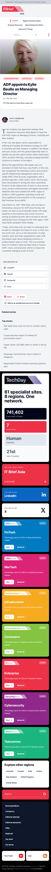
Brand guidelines (12, 806)
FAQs (7, 828)
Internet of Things (25, 29)
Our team (9, 839)
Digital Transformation (32, 21)
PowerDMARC (37, 869)
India (30, 771)
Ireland (39, 771)
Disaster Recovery (15, 25)
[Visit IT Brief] (18, 663)
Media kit (20, 547)
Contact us (9, 811)
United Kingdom (27, 777)
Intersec (39, 78)
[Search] (35, 34)
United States (11, 783)
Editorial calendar (12, 817)
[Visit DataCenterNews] (18, 593)
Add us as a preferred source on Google (23, 303)
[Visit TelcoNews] (18, 731)
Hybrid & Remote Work (34, 25)
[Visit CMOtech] (18, 558)
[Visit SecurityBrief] (18, 697)
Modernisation (11, 78)
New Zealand (11, 777)
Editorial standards (13, 822)
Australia (9, 771)
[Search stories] (45, 794)
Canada (21, 771)
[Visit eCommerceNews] (18, 628)
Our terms (9, 845)
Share (9, 297)
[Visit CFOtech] (18, 524)
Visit (8, 547)
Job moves (26, 78)
